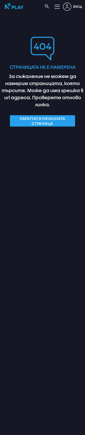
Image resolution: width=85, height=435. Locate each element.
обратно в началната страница (42, 121)
